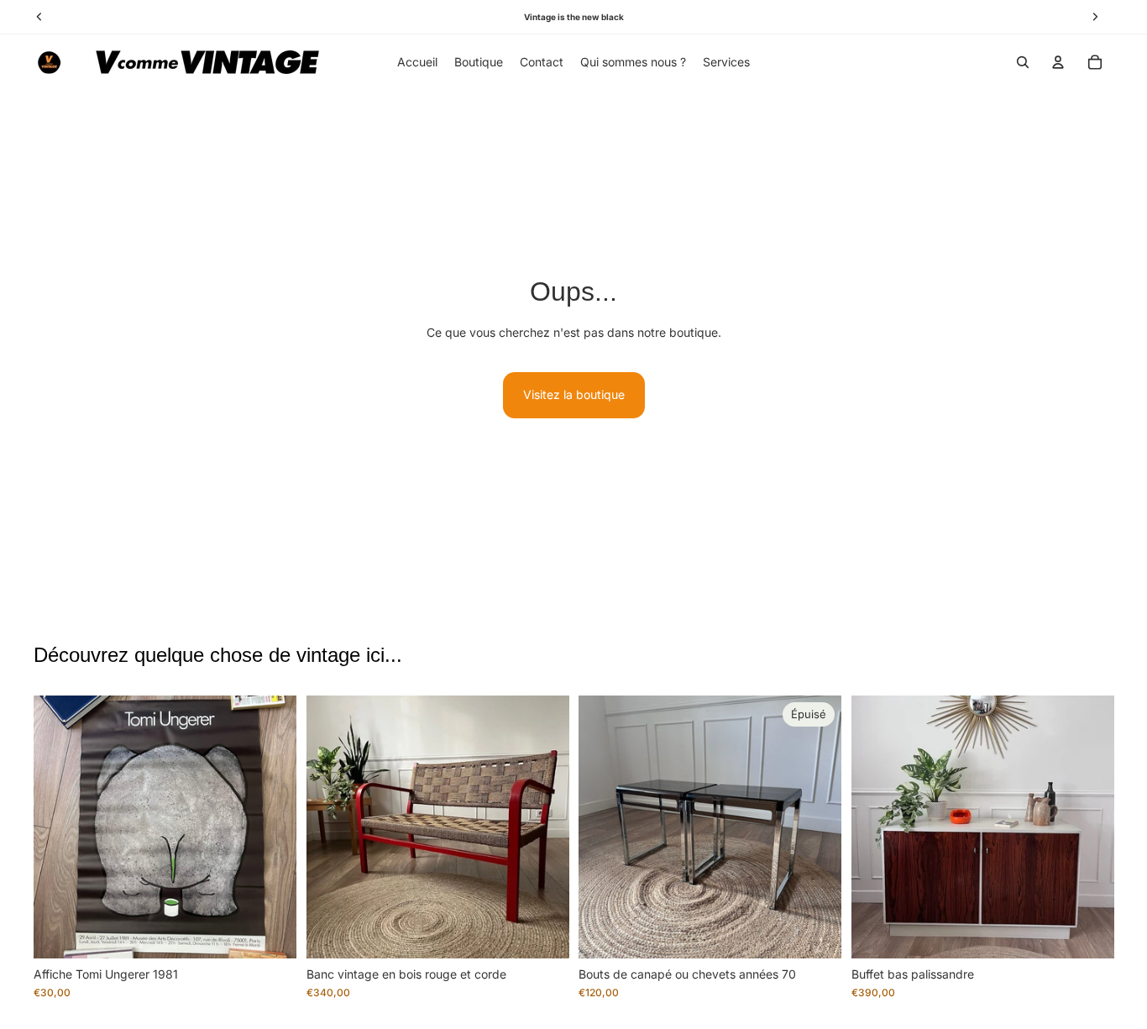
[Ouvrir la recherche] (1022, 62)
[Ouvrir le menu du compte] (1058, 62)
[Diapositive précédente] (59, 826)
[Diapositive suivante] (271, 826)
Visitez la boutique (574, 394)
